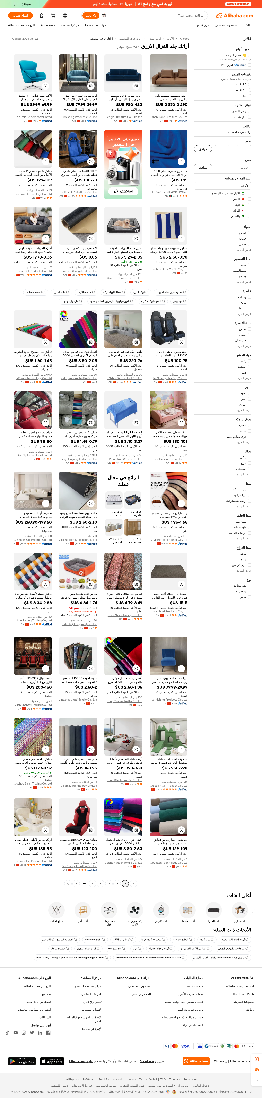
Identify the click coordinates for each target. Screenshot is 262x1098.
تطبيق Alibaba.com (81, 1061)
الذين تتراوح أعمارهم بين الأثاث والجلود (109, 301)
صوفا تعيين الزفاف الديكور (231, 948)
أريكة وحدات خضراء (159, 948)
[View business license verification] (168, 1092)
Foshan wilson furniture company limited (33, 117)
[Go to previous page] (133, 883)
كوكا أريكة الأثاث (121, 939)
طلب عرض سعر (142, 994)
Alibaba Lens (238, 1061)
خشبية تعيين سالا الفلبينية (169, 292)
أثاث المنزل (154, 38)
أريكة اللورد (139, 292)
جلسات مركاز (58, 948)
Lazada (131, 1079)
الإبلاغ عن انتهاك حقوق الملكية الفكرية (84, 1019)
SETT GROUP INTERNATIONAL (168, 192)
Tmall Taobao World (111, 1079)
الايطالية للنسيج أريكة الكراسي (57, 939)
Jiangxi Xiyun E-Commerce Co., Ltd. (123, 278)
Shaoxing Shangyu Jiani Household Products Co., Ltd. (168, 611)
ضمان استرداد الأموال (190, 994)
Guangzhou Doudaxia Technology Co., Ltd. (33, 194)
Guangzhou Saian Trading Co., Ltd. (123, 615)
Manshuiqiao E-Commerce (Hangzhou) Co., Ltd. (78, 271)
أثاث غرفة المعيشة (130, 38)
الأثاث (170, 38)
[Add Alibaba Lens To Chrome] (196, 1061)
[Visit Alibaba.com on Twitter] (31, 1032)
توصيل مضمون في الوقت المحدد (184, 1001)
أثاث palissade (34, 292)
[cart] (53, 16)
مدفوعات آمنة (194, 986)
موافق (203, 149)
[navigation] (222, 461)
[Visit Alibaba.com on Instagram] (23, 1032)
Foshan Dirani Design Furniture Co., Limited (123, 117)
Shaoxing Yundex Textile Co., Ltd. (78, 378)
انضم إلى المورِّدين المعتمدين (34, 1009)
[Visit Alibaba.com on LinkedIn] (40, 1032)
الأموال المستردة (92, 1009)
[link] (256, 1059)
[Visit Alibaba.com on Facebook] (48, 1032)
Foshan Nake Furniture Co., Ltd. (168, 117)
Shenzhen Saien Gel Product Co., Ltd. (123, 378)
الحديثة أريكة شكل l (151, 301)
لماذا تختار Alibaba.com (240, 986)
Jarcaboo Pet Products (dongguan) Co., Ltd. (78, 624)
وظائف (249, 1009)
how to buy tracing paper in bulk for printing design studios (70, 957)
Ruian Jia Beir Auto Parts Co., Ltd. (78, 192)
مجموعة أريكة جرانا (151, 939)
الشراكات (45, 1017)
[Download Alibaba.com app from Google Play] (22, 1061)
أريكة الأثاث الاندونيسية (233, 939)
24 (76, 883)
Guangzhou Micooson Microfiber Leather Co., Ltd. (168, 539)
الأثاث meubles (93, 939)
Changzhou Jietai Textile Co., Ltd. (168, 269)
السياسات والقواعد (192, 1025)
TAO (163, 1079)
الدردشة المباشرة (91, 994)
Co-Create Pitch (243, 994)
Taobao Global (148, 1079)
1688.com (89, 1079)
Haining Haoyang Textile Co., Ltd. (78, 459)
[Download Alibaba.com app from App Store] (52, 1061)
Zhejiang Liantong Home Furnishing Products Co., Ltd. (78, 117)
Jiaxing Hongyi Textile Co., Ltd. (78, 539)
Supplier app (148, 1061)
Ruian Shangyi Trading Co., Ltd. (168, 378)
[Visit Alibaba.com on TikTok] (7, 1032)
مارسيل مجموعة (69, 301)
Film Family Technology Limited (33, 455)
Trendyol (174, 1079)
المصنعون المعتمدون (140, 986)
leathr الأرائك (84, 292)
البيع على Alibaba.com (37, 986)
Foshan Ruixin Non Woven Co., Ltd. (123, 459)
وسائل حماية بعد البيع (190, 1009)
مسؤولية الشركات (243, 1001)
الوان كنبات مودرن (86, 948)
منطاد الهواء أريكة (112, 292)
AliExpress (72, 1079)
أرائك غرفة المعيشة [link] (101, 38)
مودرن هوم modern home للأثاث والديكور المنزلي (219, 957)
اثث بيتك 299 (114, 948)
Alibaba (184, 38)
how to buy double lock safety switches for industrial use (148, 957)
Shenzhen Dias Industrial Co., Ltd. (168, 459)
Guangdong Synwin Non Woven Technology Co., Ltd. (33, 378)
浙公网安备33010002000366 (198, 1092)
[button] (103, 15)
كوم (135, 948)
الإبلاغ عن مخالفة (92, 1028)
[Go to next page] (68, 883)
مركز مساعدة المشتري (88, 986)
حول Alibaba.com (242, 977)
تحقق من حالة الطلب (38, 1001)
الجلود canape (180, 939)
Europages (190, 1079)
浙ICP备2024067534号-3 (235, 1092)
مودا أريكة (205, 939)
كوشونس (177, 301)
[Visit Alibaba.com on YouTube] (15, 1032)
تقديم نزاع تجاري (92, 1001)
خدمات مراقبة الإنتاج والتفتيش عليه (182, 1017)
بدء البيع (46, 994)
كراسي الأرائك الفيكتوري (193, 948)
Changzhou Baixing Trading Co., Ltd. (33, 620)
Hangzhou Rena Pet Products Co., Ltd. (33, 271)
